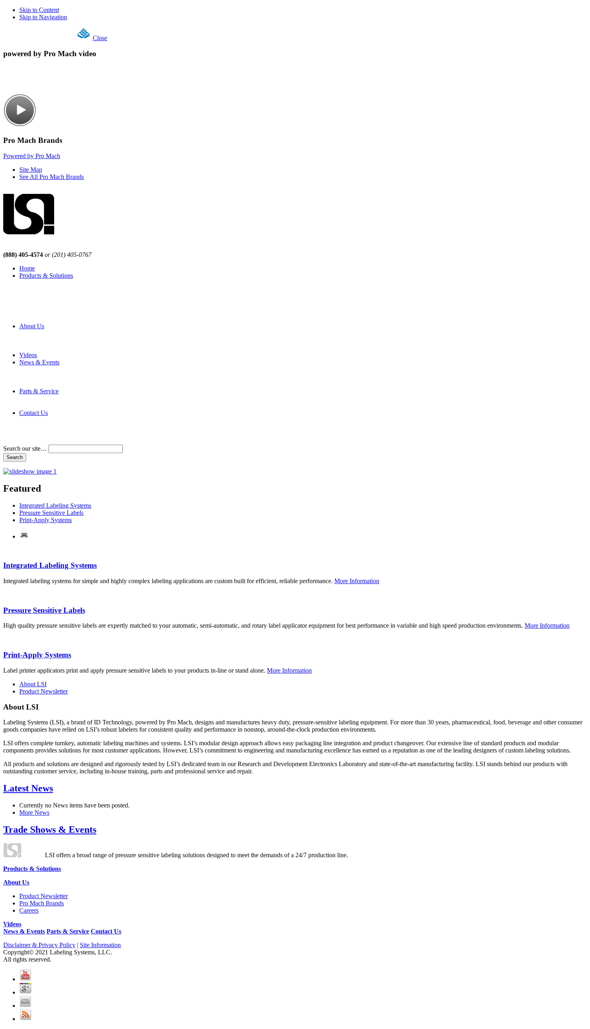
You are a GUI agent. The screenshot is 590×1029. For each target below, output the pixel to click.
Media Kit (48, 383)
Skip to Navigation (43, 17)
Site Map (30, 169)
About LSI (33, 684)
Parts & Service (39, 391)
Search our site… (26, 448)
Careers (45, 347)
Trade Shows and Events (66, 376)
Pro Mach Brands (57, 340)
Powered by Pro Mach (31, 156)
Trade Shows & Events (49, 829)
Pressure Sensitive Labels (51, 512)
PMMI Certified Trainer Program (77, 405)
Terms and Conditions (63, 434)
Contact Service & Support (69, 398)
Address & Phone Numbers (70, 420)
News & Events (39, 362)
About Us (31, 326)
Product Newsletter (59, 333)
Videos (28, 355)
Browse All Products (61, 297)
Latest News (51, 369)
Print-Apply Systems (45, 520)
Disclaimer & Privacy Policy (39, 945)
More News (34, 812)
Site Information (100, 945)
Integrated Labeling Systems (55, 505)
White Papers (52, 318)
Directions (48, 427)
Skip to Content (39, 9)
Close (100, 38)
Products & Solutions (46, 275)
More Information (356, 581)
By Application (54, 311)
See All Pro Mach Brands (51, 176)
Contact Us (33, 412)
